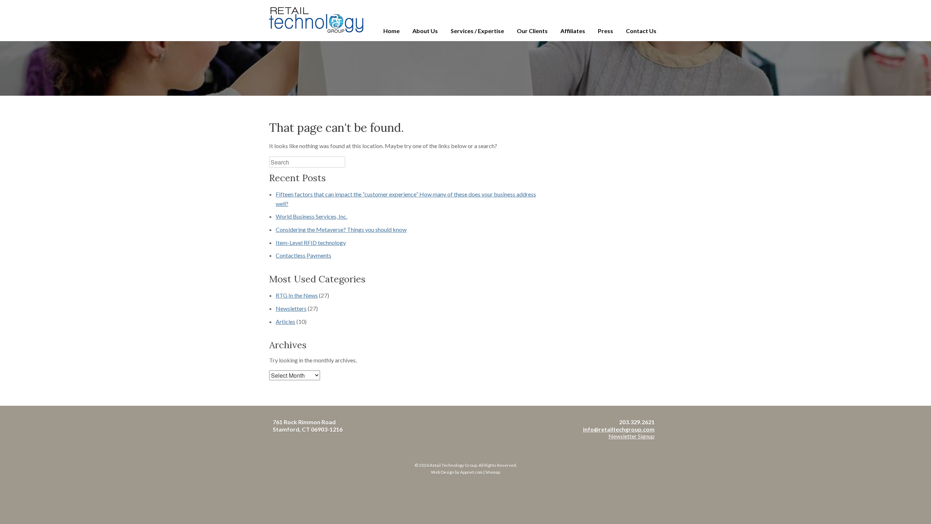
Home (391, 30)
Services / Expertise (477, 30)
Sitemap (492, 472)
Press (605, 30)
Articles (285, 321)
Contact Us (641, 30)
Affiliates (572, 30)
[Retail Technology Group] (316, 20)
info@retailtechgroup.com (619, 429)
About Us (425, 30)
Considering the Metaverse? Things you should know (341, 229)
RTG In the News (297, 295)
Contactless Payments (303, 255)
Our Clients (532, 30)
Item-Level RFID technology (311, 242)
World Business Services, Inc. (311, 216)
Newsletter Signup (631, 436)
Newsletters (291, 308)
